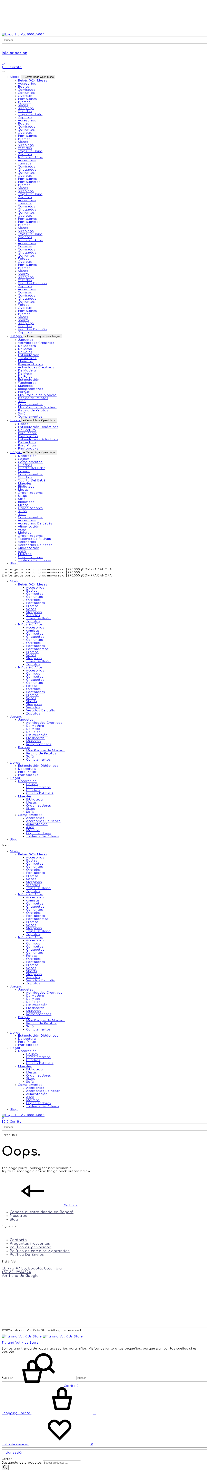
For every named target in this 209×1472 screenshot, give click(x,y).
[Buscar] (5, 1467)
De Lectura (27, 430)
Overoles (25, 95)
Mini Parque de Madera (37, 395)
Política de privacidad (30, 1247)
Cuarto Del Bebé (31, 468)
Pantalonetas (29, 181)
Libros (15, 762)
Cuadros (25, 465)
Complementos (30, 404)
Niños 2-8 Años (30, 624)
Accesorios (27, 83)
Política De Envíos (27, 1255)
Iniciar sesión (14, 53)
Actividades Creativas (36, 342)
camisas (25, 163)
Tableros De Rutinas (34, 538)
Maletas (25, 532)
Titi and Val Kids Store (20, 1342)
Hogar (15, 778)
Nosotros (18, 1216)
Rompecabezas (30, 364)
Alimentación (28, 526)
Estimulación (28, 355)
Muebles (25, 796)
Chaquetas (27, 169)
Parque (24, 747)
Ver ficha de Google (20, 1276)
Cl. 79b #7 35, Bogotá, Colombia (32, 1268)
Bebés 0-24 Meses (32, 584)
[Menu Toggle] (3, 71)
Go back (70, 1205)
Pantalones (27, 99)
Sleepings (26, 108)
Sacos (23, 105)
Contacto (18, 1240)
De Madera (27, 346)
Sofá (22, 401)
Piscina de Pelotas (33, 398)
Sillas (22, 495)
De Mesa (25, 349)
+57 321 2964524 (16, 1272)
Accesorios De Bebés (35, 523)
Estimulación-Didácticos (38, 427)
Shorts (23, 274)
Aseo (22, 529)
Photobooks (28, 436)
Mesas (23, 489)
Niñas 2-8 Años (30, 667)
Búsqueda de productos (22, 1462)
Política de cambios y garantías (40, 1251)
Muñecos (25, 361)
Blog (14, 839)
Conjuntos (26, 92)
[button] (104, 845)
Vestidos (25, 111)
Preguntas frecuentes (30, 1244)
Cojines (24, 459)
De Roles (25, 352)
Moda (15, 581)
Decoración (27, 781)
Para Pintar (27, 433)
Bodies (23, 86)
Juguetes (25, 719)
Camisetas (26, 89)
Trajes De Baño (30, 114)
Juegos (16, 716)
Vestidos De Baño (32, 283)
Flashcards (27, 358)
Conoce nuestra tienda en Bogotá (41, 1212)
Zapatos (25, 117)
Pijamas (24, 102)
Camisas (25, 246)
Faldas (24, 258)
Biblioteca (26, 486)
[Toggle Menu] (3, 1334)
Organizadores (30, 492)
